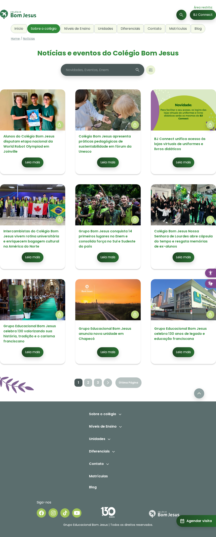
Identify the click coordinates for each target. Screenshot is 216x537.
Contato (155, 28)
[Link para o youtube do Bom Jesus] (76, 513)
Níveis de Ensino (77, 28)
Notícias (29, 38)
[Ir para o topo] (199, 393)
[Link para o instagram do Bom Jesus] (53, 513)
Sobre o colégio (44, 28)
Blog (198, 28)
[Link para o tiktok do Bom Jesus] (65, 513)
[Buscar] (181, 15)
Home (15, 38)
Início (18, 28)
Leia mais (32, 162)
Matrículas (178, 28)
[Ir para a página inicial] (18, 15)
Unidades (105, 28)
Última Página (128, 382)
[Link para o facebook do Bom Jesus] (41, 513)
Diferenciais (130, 28)
